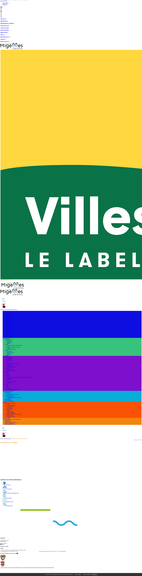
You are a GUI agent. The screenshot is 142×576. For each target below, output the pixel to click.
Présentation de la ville (9, 339)
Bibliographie (9, 354)
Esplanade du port (4, 25)
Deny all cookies (86, 574)
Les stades (9, 417)
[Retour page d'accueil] (11, 49)
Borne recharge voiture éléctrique (13, 389)
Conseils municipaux (10, 324)
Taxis (8, 386)
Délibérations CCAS (10, 328)
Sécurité (6, 362)
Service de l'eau (10, 315)
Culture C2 (3, 39)
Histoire (8, 340)
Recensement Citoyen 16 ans (10, 424)
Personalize (94, 574)
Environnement (9, 341)
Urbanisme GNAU (8, 421)
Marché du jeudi (10, 369)
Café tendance (9, 398)
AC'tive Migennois (8, 400)
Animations (7, 368)
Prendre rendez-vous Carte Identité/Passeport (13, 419)
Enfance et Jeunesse (8, 357)
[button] (139, 440)
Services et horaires (10, 313)
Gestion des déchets (8, 318)
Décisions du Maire (10, 327)
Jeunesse (8, 361)
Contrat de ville (9, 407)
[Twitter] (4, 301)
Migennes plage (3, 32)
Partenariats (9, 365)
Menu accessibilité (3, 0)
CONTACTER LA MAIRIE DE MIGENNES (8, 309)
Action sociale (7, 375)
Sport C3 (2, 34)
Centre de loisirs (10, 360)
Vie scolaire (9, 359)
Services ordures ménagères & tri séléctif (14, 320)
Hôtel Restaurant (10, 411)
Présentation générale (11, 396)
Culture (8, 371)
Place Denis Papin (4, 30)
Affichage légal (10, 567)
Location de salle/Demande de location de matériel (16, 335)
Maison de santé (10, 415)
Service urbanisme (10, 314)
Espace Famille (9, 378)
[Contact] (4, 307)
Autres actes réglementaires (12, 326)
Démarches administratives (9, 423)
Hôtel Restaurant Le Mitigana (7, 23)
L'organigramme (10, 317)
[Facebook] (3, 298)
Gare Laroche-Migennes (11, 349)
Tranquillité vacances (10, 366)
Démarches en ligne (7, 438)
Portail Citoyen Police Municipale (11, 422)
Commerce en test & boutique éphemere (14, 397)
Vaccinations (9, 383)
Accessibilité (24, 567)
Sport (8, 373)
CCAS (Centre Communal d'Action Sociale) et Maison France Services (19, 377)
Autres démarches (10, 337)
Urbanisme (9, 336)
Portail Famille (7, 420)
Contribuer (44, 567)
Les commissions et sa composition (13, 330)
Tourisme (6, 344)
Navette (8, 385)
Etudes (8, 404)
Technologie (9, 342)
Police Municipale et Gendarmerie (13, 363)
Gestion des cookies (3, 567)
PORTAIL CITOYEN (11, 367)
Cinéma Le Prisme (4, 27)
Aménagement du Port (11, 413)
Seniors (8, 376)
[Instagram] (4, 303)
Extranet (48, 567)
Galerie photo (9, 351)
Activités (6, 372)
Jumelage (8, 343)
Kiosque (6, 350)
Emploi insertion (8, 399)
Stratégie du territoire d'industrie (12, 394)
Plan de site (40, 567)
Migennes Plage (4, 21)
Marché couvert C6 (4, 41)
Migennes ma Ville (10, 352)
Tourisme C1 (3, 18)
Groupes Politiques (10, 329)
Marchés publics (10, 316)
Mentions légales (19, 567)
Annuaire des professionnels (12, 381)
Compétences (7, 332)
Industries (8, 393)
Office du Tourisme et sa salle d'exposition (14, 345)
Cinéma (8, 410)
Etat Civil (8, 334)
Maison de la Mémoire (11, 412)
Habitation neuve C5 (5, 36)
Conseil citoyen (10, 408)
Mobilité (6, 384)
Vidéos (8, 353)
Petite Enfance (9, 358)
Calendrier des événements (11, 370)
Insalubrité (9, 382)
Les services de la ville (9, 312)
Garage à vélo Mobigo (11, 390)
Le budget (9, 331)
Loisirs (8, 374)
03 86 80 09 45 (4, 543)
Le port (8, 346)
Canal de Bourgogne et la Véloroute (13, 347)
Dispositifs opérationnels (11, 405)
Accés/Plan (7, 355)
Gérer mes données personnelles (32, 567)
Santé (6, 380)
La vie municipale (8, 323)
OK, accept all (78, 574)
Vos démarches (7, 333)
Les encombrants (10, 321)
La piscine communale (11, 416)
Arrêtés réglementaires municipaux (13, 325)
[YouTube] (3, 305)
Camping (8, 348)
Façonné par (52, 567)
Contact (2, 544)
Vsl (7, 387)
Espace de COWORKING (9, 401)
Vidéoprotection (10, 364)
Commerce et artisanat (9, 395)
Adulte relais (9, 379)
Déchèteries (9, 319)
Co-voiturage (9, 388)
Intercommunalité (10, 322)
